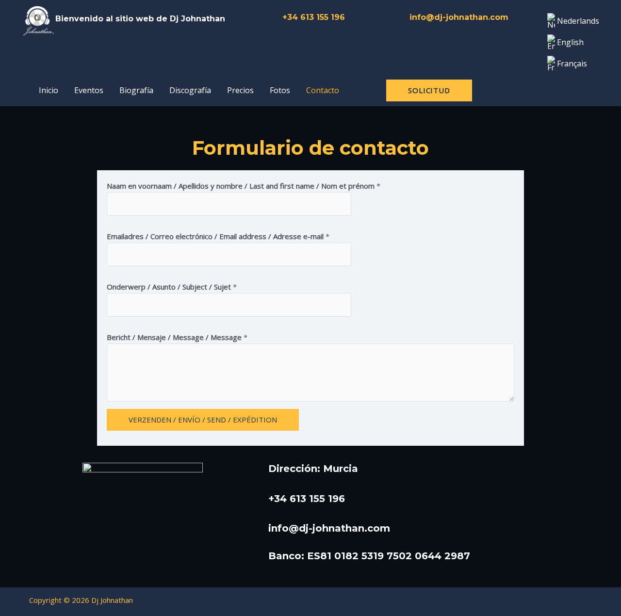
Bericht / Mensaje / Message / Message (177, 337)
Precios (240, 90)
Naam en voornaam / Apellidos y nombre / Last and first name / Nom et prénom (243, 186)
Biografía (136, 90)
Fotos (280, 90)
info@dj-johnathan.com (458, 17)
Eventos (88, 90)
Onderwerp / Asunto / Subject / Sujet (172, 287)
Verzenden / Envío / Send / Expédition (203, 419)
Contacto (322, 90)
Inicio (48, 90)
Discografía (190, 90)
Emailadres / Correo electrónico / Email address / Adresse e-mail (218, 236)
